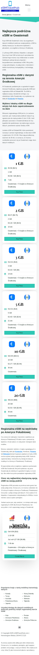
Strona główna (6, 14)
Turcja (7, 596)
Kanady (7, 593)
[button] (29, 5)
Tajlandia (27, 601)
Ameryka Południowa (12, 618)
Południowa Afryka (11, 601)
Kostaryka (11, 98)
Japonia (7, 603)
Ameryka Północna (30, 620)
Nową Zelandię (29, 593)
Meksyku (6, 454)
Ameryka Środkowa (11, 620)
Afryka (26, 618)
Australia (8, 598)
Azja (6, 615)
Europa (26, 615)
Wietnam (27, 598)
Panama (20, 98)
